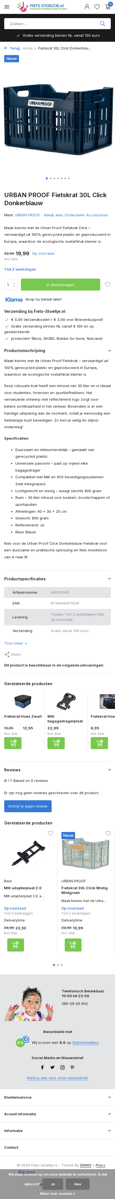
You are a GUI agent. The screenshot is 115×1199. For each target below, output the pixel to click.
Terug (14, 48)
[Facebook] (42, 1067)
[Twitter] (52, 1067)
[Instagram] (62, 1067)
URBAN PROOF (27, 215)
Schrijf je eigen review (27, 806)
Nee (77, 1184)
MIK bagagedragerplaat (65, 718)
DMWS (86, 1165)
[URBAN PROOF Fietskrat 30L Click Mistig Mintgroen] (86, 854)
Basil (8, 881)
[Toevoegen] (12, 743)
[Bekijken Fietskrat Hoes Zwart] (23, 703)
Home (28, 48)
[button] (47, 178)
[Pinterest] (72, 1067)
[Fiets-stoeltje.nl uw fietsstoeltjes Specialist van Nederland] (43, 7)
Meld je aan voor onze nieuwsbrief (57, 1078)
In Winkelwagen (61, 285)
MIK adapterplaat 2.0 (23, 888)
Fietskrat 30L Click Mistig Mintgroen (84, 890)
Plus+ (101, 1165)
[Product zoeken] (103, 23)
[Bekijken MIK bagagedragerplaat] (66, 703)
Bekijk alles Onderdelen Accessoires (76, 215)
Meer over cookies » (57, 1193)
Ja (53, 1184)
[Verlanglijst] (97, 7)
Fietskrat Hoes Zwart (23, 716)
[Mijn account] (87, 7)
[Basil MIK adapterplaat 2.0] (28, 854)
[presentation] (5, 118)
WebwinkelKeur (85, 1042)
